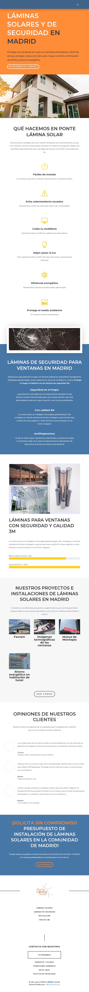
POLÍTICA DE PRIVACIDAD (44, 974)
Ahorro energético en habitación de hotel (19, 676)
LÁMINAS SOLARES (44, 908)
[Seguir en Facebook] (44, 928)
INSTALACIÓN (44, 916)
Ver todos (44, 694)
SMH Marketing (53, 984)
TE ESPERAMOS (44, 955)
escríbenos (44, 865)
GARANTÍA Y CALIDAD (44, 962)
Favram (19, 637)
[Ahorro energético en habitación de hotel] (19, 661)
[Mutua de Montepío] (69, 626)
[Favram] (19, 626)
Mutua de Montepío (69, 638)
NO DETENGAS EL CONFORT (23, 67)
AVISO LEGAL (44, 970)
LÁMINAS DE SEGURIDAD (44, 912)
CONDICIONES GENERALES (44, 966)
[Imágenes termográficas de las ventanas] (44, 626)
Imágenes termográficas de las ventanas (44, 641)
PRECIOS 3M (44, 920)
